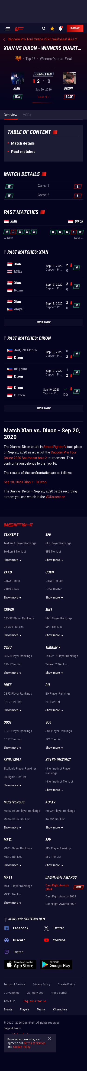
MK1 (48, 610)
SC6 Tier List (53, 739)
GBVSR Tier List (14, 626)
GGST (8, 722)
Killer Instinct (58, 760)
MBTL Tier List (13, 856)
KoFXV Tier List (55, 819)
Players (24, 1009)
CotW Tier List (54, 580)
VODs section (55, 497)
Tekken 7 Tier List (56, 664)
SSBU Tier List (13, 664)
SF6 (48, 534)
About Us (9, 1001)
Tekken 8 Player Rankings (20, 543)
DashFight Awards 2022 (60, 904)
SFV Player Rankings (58, 848)
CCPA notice (11, 992)
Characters (60, 1009)
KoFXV (50, 802)
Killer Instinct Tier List (59, 781)
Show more (11, 560)
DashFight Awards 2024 (57, 887)
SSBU (8, 647)
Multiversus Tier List (17, 819)
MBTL (8, 840)
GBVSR (9, 610)
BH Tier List (52, 702)
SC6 (48, 722)
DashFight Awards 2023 (60, 896)
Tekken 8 (11, 534)
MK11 (8, 877)
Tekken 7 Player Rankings (61, 656)
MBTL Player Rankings (18, 848)
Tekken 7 (52, 647)
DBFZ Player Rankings (18, 693)
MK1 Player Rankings (58, 618)
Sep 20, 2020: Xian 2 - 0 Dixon (25, 482)
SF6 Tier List (53, 551)
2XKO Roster (12, 580)
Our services (35, 992)
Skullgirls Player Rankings (20, 768)
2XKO (8, 572)
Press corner (59, 992)
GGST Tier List (13, 739)
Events (8, 1009)
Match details (23, 143)
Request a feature (34, 1001)
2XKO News (11, 589)
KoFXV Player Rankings (60, 810)
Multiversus (14, 802)
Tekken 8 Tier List (15, 551)
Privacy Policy (41, 984)
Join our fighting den (26, 919)
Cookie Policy (66, 984)
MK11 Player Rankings (18, 886)
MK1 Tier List (53, 626)
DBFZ (7, 685)
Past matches (23, 151)
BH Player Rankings (58, 693)
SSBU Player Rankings (18, 656)
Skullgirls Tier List (15, 777)
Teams (41, 1009)
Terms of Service (14, 984)
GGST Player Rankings (18, 731)
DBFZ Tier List (13, 702)
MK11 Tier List (13, 894)
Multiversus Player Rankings (22, 810)
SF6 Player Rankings (58, 543)
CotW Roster (53, 589)
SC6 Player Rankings (58, 731)
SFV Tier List (53, 856)
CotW (49, 572)
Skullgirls (12, 760)
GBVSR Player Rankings (19, 618)
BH (47, 685)
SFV (48, 840)
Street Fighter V (54, 447)
